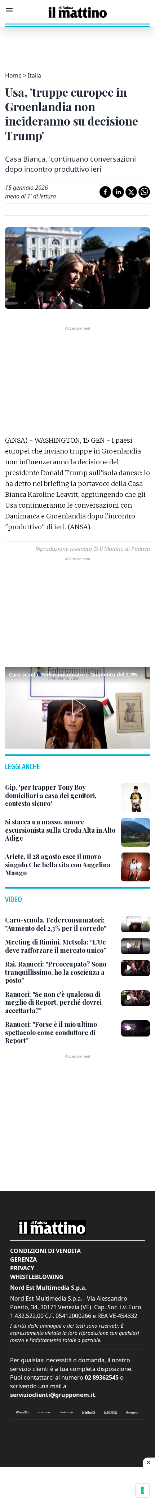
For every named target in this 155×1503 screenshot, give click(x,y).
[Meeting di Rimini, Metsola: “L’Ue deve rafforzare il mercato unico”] (135, 946)
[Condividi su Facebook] (105, 192)
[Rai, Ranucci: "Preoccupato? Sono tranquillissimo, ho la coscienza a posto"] (135, 968)
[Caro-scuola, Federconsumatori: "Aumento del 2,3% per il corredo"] (135, 924)
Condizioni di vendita (45, 1251)
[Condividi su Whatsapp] (144, 192)
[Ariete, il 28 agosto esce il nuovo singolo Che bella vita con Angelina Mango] (135, 867)
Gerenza (23, 1259)
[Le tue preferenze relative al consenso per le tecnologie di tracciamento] (142, 1490)
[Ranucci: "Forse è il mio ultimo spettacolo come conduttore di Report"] (135, 1028)
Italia (34, 75)
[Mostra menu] (9, 10)
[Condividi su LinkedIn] (118, 192)
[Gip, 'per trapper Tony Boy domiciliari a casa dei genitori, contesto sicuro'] (135, 797)
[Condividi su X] (131, 192)
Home (13, 75)
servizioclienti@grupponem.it (52, 1395)
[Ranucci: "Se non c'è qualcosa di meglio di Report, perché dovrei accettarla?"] (135, 998)
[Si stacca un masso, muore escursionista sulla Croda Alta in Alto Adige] (135, 832)
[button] (77, 707)
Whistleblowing (36, 1277)
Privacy (22, 1268)
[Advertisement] (77, 45)
